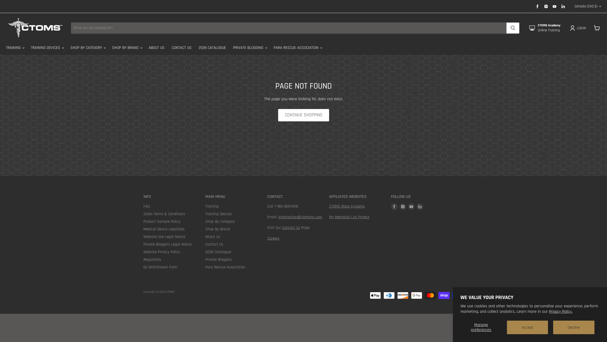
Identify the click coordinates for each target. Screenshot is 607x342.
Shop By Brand (126, 47)
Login (581, 28)
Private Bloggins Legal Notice (167, 244)
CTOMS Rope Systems (347, 206)
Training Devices (46, 47)
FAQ (146, 206)
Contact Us (182, 47)
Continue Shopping (303, 115)
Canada (586, 6)
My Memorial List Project (349, 217)
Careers (273, 238)
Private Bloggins (249, 47)
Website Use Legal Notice (164, 236)
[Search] (512, 28)
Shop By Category (86, 47)
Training (14, 47)
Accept (527, 327)
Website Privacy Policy (161, 252)
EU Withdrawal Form (160, 267)
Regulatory (152, 259)
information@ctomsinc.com (300, 217)
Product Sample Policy (161, 221)
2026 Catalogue (212, 47)
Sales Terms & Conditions (164, 214)
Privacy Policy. (560, 311)
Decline (574, 327)
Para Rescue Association (297, 47)
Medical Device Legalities (163, 229)
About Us (157, 47)
